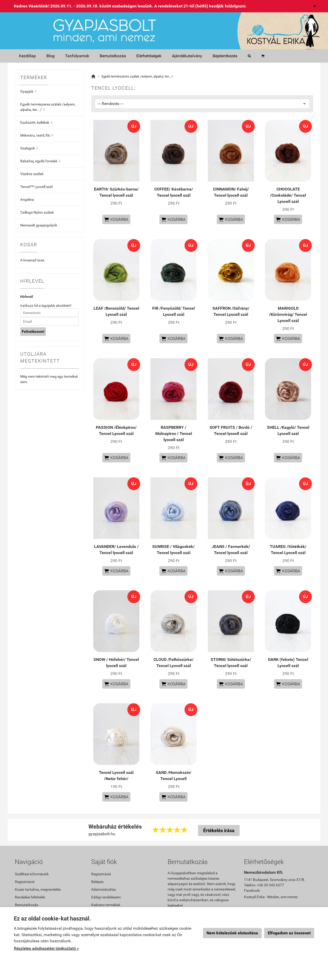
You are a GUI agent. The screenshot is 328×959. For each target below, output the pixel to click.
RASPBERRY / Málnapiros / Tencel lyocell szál (173, 433)
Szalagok (29, 148)
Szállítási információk (32, 874)
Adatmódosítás (103, 889)
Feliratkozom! (33, 331)
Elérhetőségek (148, 55)
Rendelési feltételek (30, 897)
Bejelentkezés (225, 55)
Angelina (27, 199)
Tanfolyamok (77, 55)
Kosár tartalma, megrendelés (38, 889)
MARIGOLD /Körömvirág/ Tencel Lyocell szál (288, 314)
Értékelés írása (218, 830)
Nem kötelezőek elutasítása (232, 932)
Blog (50, 55)
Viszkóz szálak (32, 174)
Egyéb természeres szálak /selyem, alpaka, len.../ (47, 107)
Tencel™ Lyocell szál (36, 187)
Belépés (97, 882)
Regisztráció (25, 882)
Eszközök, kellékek (36, 122)
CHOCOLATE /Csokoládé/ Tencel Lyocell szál (288, 195)
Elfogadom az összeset (289, 932)
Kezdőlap (27, 55)
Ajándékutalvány (187, 55)
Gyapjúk (28, 91)
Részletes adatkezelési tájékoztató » (46, 948)
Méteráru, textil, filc (36, 135)
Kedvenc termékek (105, 905)
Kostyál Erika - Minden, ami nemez (271, 897)
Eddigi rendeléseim (106, 897)
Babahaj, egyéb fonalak (40, 161)
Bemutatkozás (113, 55)
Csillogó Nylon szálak (37, 212)
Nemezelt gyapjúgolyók (38, 225)
